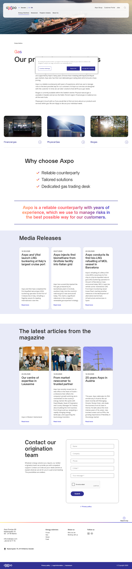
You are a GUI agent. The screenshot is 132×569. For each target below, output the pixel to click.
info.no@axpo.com (10, 539)
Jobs (118, 7)
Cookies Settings (44, 68)
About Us (55, 13)
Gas (47, 535)
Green (48, 537)
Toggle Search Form (125, 7)
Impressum (68, 565)
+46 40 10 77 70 (9, 541)
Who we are (71, 532)
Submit (77, 494)
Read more (25, 305)
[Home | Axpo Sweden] (12, 8)
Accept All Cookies (88, 68)
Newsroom (34, 13)
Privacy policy (87, 506)
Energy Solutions (23, 13)
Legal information (57, 565)
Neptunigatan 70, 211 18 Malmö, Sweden (20, 549)
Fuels (47, 539)
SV (29, 7)
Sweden (23, 7)
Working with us (73, 535)
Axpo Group (98, 7)
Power (48, 532)
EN (32, 7)
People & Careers (45, 13)
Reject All (73, 68)
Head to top (124, 521)
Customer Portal (109, 7)
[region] (66, 65)
